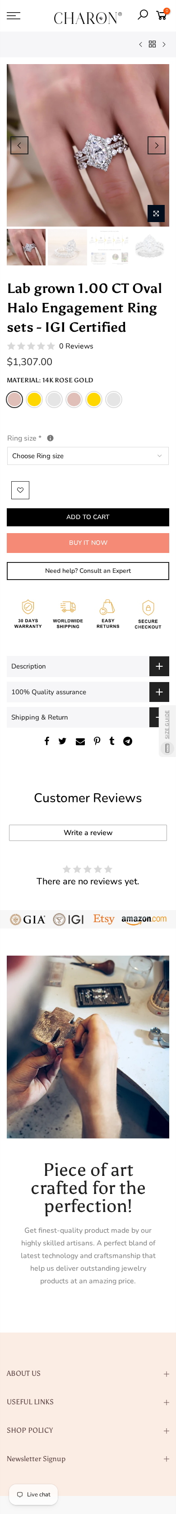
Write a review (88, 833)
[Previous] (19, 145)
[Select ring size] (50, 438)
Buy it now (88, 543)
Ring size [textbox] (45, 437)
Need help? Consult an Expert (88, 571)
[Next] (157, 145)
